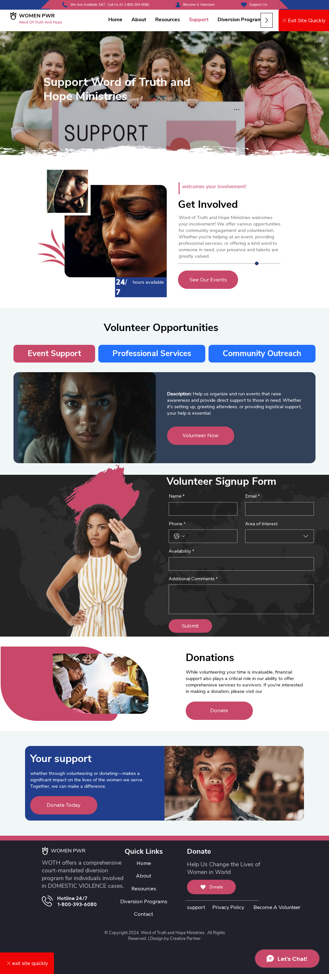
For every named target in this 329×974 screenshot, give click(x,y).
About (143, 875)
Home (144, 863)
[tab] (54, 354)
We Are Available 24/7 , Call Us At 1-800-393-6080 (109, 4)
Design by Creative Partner (175, 939)
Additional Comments (193, 579)
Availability (181, 551)
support (196, 907)
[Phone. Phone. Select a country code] (179, 536)
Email (252, 496)
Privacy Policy (228, 907)
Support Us (258, 4)
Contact (143, 914)
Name (176, 496)
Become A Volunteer (199, 4)
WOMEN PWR (37, 15)
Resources (143, 888)
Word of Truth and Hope (40, 22)
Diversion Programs (143, 901)
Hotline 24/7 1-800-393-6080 (77, 901)
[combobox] (279, 536)
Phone (177, 524)
